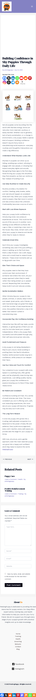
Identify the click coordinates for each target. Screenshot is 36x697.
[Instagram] (4, 82)
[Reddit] (26, 78)
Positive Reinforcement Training (15, 489)
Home (18, 634)
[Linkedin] (13, 78)
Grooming (18, 641)
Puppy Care (10, 476)
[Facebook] (4, 78)
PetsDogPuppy (7, 449)
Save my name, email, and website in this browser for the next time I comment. (17, 576)
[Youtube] (21, 78)
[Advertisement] (18, 36)
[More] (17, 82)
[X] (9, 78)
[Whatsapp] (17, 78)
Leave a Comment (11, 479)
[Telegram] (13, 82)
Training (20, 494)
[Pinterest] (30, 78)
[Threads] (9, 82)
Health (20, 479)
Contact (18, 647)
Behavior (18, 644)
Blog (18, 649)
